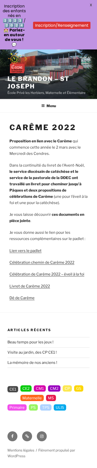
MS (51, 398)
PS (33, 407)
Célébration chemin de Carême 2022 (41, 262)
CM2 (54, 388)
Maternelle (32, 398)
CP (67, 388)
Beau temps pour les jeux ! (30, 342)
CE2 (26, 388)
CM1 (40, 388)
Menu (51, 106)
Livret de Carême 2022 (29, 286)
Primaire (17, 407)
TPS (45, 407)
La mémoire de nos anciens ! (32, 362)
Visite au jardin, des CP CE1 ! (32, 352)
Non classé (69, 398)
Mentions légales (20, 450)
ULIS (60, 407)
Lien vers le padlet (25, 250)
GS (78, 388)
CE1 (12, 389)
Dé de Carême (22, 298)
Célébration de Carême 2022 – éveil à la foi (46, 274)
